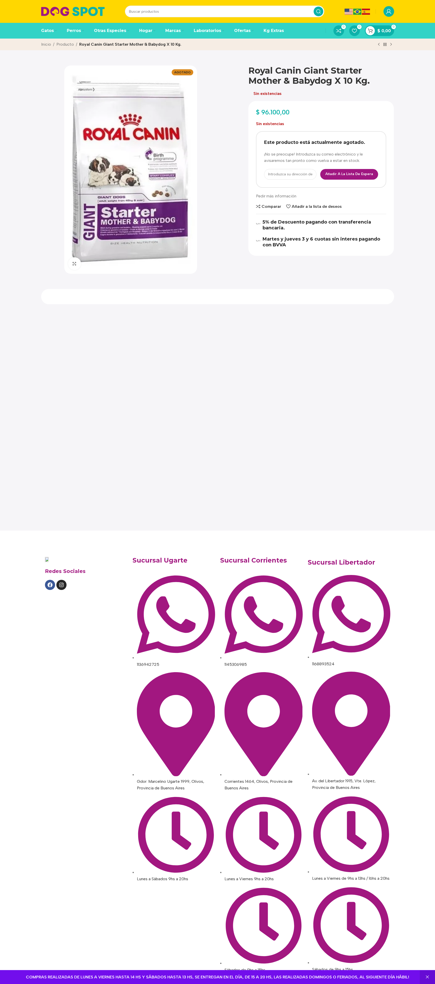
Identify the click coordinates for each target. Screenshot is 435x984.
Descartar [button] (427, 977)
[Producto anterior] (379, 45)
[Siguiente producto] (391, 45)
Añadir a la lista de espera (349, 174)
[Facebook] (50, 585)
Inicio (46, 44)
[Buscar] (318, 11)
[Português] (357, 11)
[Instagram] (61, 585)
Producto (65, 44)
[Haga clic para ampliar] (74, 263)
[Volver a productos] (385, 45)
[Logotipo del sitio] (73, 11)
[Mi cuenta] (389, 11)
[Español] (366, 11)
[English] (349, 11)
